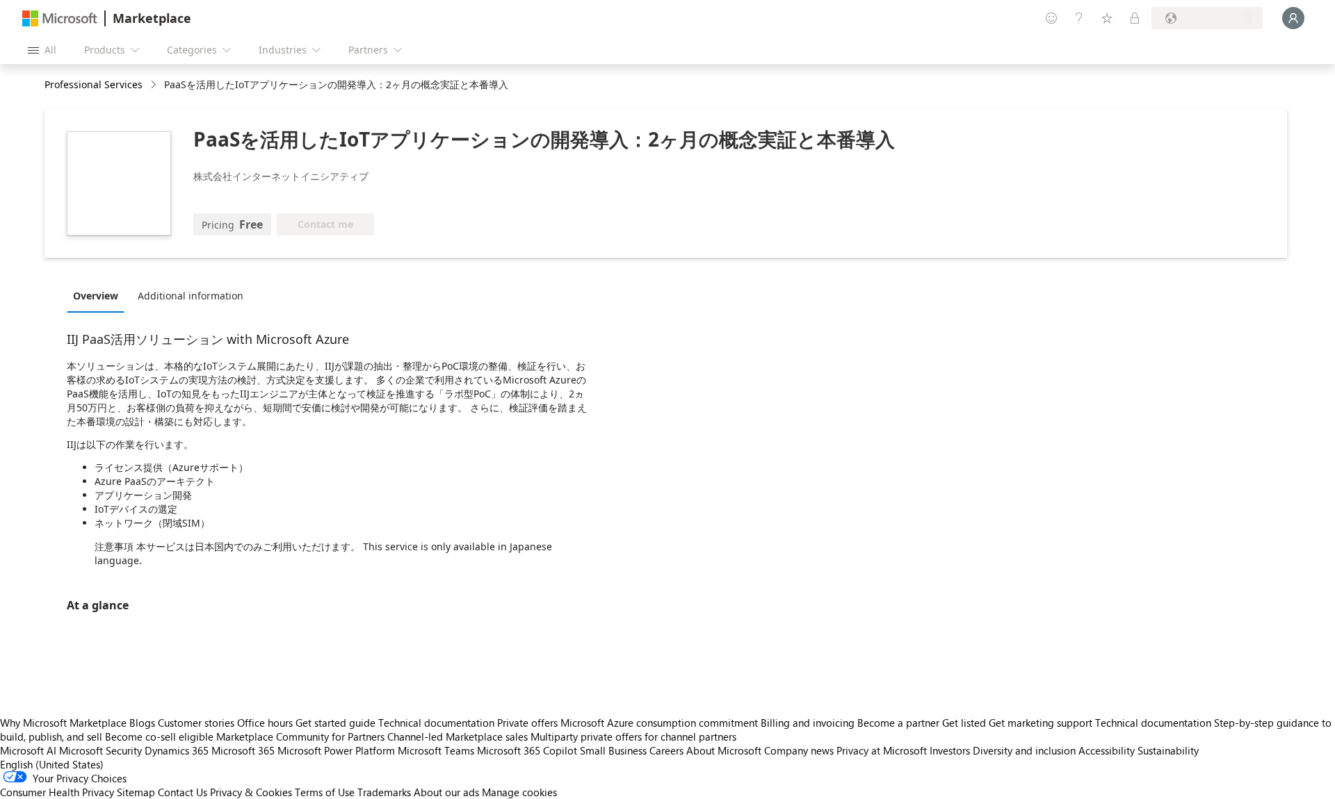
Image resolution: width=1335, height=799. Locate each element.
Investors (950, 750)
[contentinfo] (154, 85)
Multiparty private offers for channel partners (633, 736)
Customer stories (196, 723)
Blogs (142, 723)
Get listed (964, 723)
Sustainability (1168, 750)
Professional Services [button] (93, 84)
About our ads (446, 792)
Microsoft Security (100, 750)
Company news (799, 750)
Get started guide (335, 723)
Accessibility (1106, 750)
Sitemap (136, 792)
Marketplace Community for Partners (300, 736)
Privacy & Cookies (251, 792)
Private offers (527, 723)
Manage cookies (519, 792)
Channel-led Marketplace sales (457, 736)
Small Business (613, 750)
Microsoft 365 (243, 750)
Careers (666, 750)
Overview (95, 295)
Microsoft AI (28, 750)
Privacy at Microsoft (881, 750)
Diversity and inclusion (1024, 750)
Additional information (190, 295)
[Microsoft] (59, 18)
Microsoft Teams (436, 750)
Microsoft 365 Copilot (527, 750)
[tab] (99, 295)
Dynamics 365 (177, 750)
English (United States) (52, 764)
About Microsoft (723, 750)
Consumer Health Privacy (57, 792)
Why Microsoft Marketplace (63, 723)
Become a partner (898, 723)
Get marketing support (1040, 723)
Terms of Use (325, 792)
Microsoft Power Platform (336, 750)
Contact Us (182, 792)
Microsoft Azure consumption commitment (660, 723)
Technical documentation (436, 723)
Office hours (265, 723)
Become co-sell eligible (159, 736)
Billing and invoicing (808, 723)
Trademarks (384, 792)
